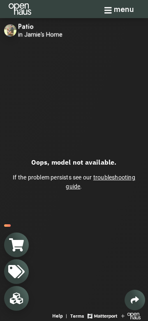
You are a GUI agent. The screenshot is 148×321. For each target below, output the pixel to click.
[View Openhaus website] (131, 315)
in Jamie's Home (40, 34)
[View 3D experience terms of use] (78, 315)
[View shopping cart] (16, 245)
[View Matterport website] (102, 315)
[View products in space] (16, 271)
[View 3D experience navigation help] (60, 315)
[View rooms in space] (16, 298)
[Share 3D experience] (135, 300)
